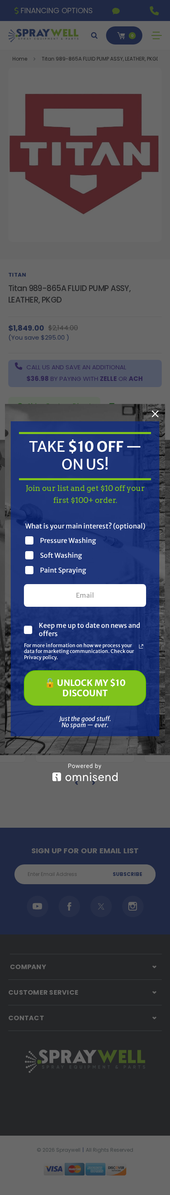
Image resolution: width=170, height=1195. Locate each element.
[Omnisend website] (85, 772)
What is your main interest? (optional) (85, 526)
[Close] (155, 414)
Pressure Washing (68, 540)
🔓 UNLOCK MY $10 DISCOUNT (85, 688)
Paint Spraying (63, 570)
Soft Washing (61, 555)
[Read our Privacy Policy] (141, 646)
